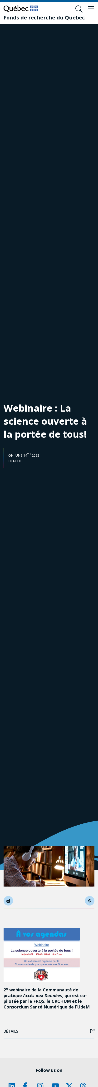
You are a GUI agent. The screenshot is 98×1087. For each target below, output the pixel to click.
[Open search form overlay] (79, 9)
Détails (11, 1031)
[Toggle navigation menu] (90, 9)
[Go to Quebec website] (21, 8)
